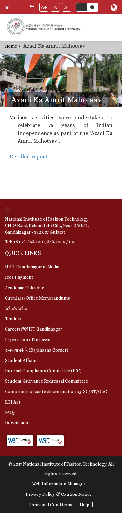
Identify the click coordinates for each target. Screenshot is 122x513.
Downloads (16, 422)
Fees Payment (19, 277)
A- (66, 7)
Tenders (13, 318)
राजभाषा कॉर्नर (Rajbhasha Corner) (36, 350)
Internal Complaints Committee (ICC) (43, 370)
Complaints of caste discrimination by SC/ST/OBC (56, 391)
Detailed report (28, 156)
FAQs (10, 412)
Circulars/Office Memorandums (37, 298)
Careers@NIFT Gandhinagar (33, 329)
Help (84, 504)
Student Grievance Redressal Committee (46, 381)
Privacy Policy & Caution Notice (59, 494)
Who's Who (16, 308)
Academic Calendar (24, 287)
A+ (44, 7)
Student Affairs (20, 360)
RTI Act (12, 401)
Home (11, 46)
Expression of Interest (28, 339)
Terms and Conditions (50, 504)
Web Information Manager (58, 483)
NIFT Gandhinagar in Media (32, 266)
